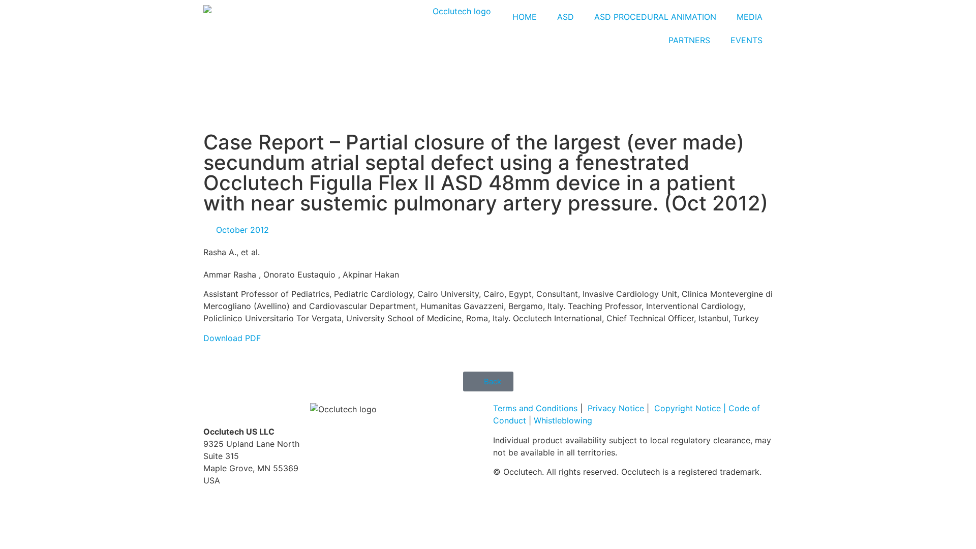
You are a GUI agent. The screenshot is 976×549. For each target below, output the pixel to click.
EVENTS (746, 40)
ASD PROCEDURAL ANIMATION (655, 17)
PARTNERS (689, 40)
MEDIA (749, 17)
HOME (524, 17)
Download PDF (232, 338)
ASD (565, 17)
